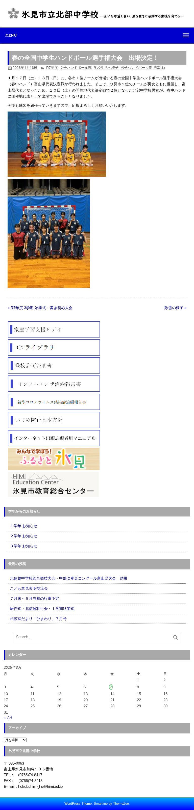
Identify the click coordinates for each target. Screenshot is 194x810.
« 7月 (8, 717)
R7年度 (52, 68)
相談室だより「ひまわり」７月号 (38, 618)
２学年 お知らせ (23, 536)
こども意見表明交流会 (29, 588)
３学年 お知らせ (23, 546)
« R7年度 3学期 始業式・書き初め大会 (40, 308)
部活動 (159, 68)
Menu (11, 35)
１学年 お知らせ (23, 526)
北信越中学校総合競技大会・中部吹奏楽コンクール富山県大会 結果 (68, 578)
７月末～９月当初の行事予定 (34, 598)
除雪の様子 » (175, 308)
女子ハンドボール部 (76, 68)
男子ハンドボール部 (136, 68)
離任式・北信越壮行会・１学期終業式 (42, 608)
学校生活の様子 (106, 68)
